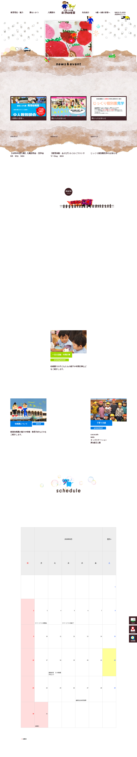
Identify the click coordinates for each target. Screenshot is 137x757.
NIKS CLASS (120, 13)
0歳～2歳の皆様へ (103, 12)
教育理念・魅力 (17, 12)
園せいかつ (34, 12)
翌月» (109, 539)
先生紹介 (85, 12)
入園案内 (51, 12)
